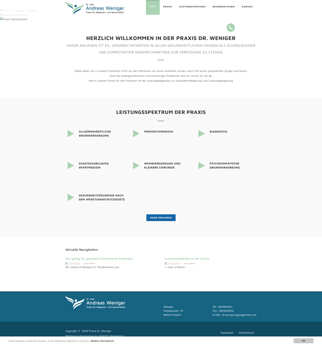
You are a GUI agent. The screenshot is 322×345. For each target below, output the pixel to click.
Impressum (227, 332)
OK (303, 340)
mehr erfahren (161, 217)
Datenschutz (246, 332)
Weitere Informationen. (103, 340)
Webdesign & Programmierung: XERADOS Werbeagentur (94, 336)
